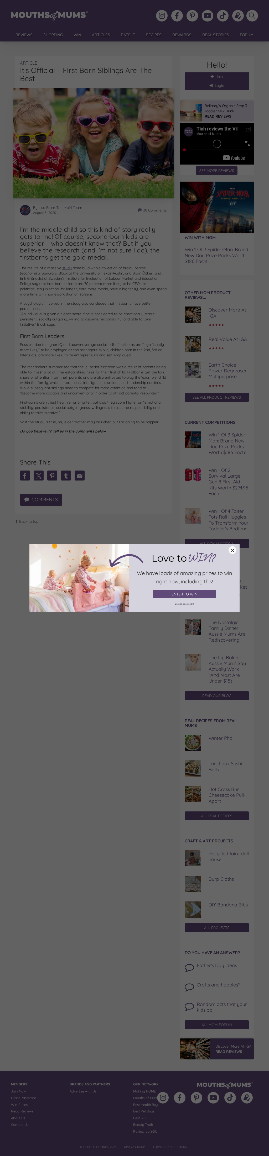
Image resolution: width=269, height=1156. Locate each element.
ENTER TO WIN (184, 594)
